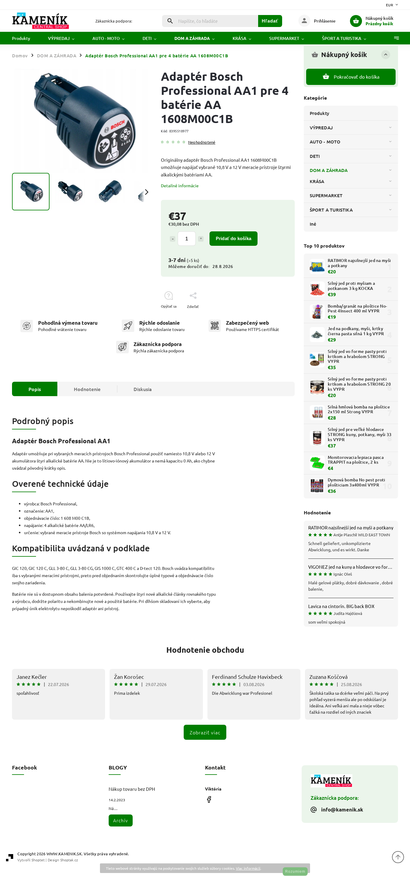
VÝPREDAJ (321, 128)
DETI (315, 156)
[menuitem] (25, 38)
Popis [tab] (35, 389)
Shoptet (38, 859)
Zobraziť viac (205, 732)
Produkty (319, 113)
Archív (120, 820)
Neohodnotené (201, 142)
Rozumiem (295, 871)
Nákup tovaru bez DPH (132, 789)
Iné (313, 224)
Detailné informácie (180, 185)
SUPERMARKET (326, 195)
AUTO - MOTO (325, 142)
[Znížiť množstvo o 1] (172, 239)
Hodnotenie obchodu (205, 650)
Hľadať (270, 20)
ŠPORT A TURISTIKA (331, 210)
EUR (389, 4)
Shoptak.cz (69, 859)
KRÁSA (317, 181)
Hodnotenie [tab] (87, 389)
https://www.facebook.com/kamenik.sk (209, 799)
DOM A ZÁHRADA (329, 170)
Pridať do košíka (233, 238)
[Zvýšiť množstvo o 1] (200, 239)
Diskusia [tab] (143, 389)
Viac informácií (248, 868)
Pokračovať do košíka (357, 77)
